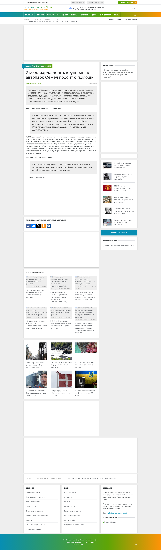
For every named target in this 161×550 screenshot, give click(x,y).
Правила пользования (72, 511)
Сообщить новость (119, 232)
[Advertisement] (80, 43)
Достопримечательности (35, 497)
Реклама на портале (95, 2)
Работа (74, 15)
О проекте (68, 497)
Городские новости (33, 492)
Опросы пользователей (34, 511)
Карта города (31, 506)
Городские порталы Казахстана (37, 2)
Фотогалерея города (33, 529)
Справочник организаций (35, 525)
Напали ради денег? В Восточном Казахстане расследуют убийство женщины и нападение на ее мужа (85, 327)
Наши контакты (78, 2)
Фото (94, 15)
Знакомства (105, 15)
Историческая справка (34, 502)
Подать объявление (128, 2)
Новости (40, 15)
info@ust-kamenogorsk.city (118, 513)
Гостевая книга (70, 492)
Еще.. (116, 15)
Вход (135, 8)
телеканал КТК (39, 177)
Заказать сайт (69, 520)
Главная (29, 15)
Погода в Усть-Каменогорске (37, 515)
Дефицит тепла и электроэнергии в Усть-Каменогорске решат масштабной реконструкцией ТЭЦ (59, 297)
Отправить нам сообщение (74, 525)
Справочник (52, 15)
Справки (84, 15)
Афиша (65, 15)
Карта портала (69, 506)
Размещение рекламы (72, 515)
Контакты (67, 502)
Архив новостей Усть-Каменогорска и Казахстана (120, 246)
